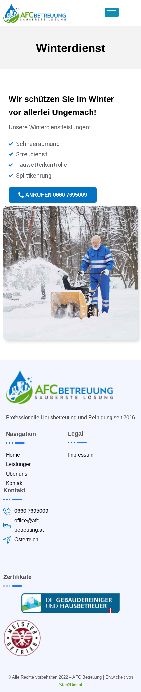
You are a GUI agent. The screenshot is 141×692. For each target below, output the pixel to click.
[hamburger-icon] (111, 12)
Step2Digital (70, 685)
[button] (53, 195)
